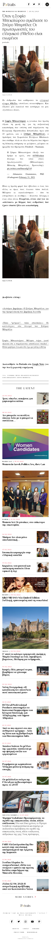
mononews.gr (32, 932)
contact (26, 928)
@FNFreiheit (38, 155)
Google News (38, 364)
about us (15, 928)
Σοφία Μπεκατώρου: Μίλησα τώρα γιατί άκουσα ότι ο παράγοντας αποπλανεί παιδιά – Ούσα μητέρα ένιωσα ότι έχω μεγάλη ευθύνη (25, 343)
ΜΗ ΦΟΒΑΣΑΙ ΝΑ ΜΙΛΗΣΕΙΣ (14, 11)
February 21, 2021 (27, 177)
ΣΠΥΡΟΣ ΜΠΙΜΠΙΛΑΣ (23, 377)
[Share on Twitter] (34, 6)
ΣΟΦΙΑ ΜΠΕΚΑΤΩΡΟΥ (9, 377)
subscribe (35, 928)
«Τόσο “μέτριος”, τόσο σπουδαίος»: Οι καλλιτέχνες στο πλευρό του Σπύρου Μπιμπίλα (25, 326)
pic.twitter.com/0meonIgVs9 (19, 168)
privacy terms (19, 932)
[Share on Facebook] (29, 6)
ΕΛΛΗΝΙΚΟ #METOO (13, 375)
